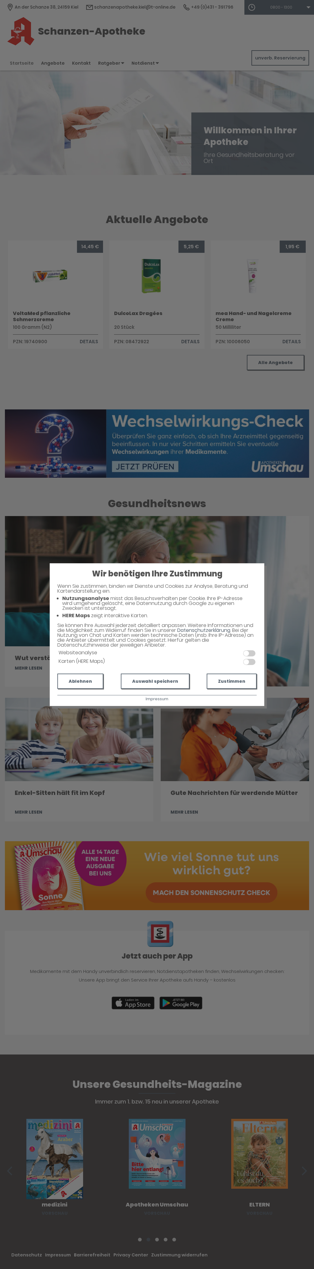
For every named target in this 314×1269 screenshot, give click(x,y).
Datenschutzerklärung (203, 630)
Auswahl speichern (155, 681)
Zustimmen (231, 681)
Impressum (157, 699)
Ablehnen (80, 681)
